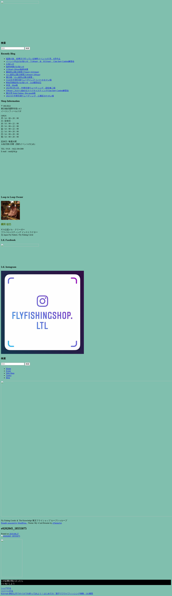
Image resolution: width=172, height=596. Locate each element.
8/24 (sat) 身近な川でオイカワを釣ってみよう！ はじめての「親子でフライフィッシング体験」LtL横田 (47, 593)
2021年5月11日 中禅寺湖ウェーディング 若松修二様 (30, 88)
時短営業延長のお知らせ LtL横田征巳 (23, 82)
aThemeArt (57, 523)
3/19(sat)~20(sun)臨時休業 (17, 69)
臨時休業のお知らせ (15, 67)
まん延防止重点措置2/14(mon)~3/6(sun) (23, 75)
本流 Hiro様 (12, 85)
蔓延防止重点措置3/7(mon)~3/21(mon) (22, 72)
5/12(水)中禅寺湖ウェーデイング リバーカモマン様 (29, 80)
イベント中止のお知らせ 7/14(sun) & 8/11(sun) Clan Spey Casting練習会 (40, 61)
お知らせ (10, 64)
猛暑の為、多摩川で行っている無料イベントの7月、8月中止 (33, 59)
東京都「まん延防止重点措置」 (20, 77)
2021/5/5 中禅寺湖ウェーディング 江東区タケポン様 (30, 96)
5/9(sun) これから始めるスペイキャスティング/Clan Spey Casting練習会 (37, 90)
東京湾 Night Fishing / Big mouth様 (21, 93)
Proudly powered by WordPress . (14, 523)
